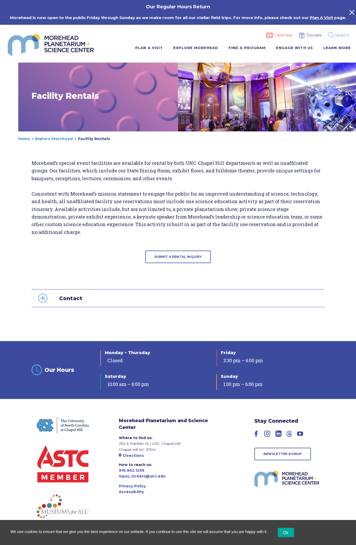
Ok (286, 532)
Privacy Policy (132, 486)
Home (24, 138)
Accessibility (131, 492)
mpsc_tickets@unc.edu (142, 476)
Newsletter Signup (282, 454)
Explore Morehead (54, 138)
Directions (133, 455)
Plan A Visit (321, 17)
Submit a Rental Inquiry (178, 257)
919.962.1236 (132, 470)
